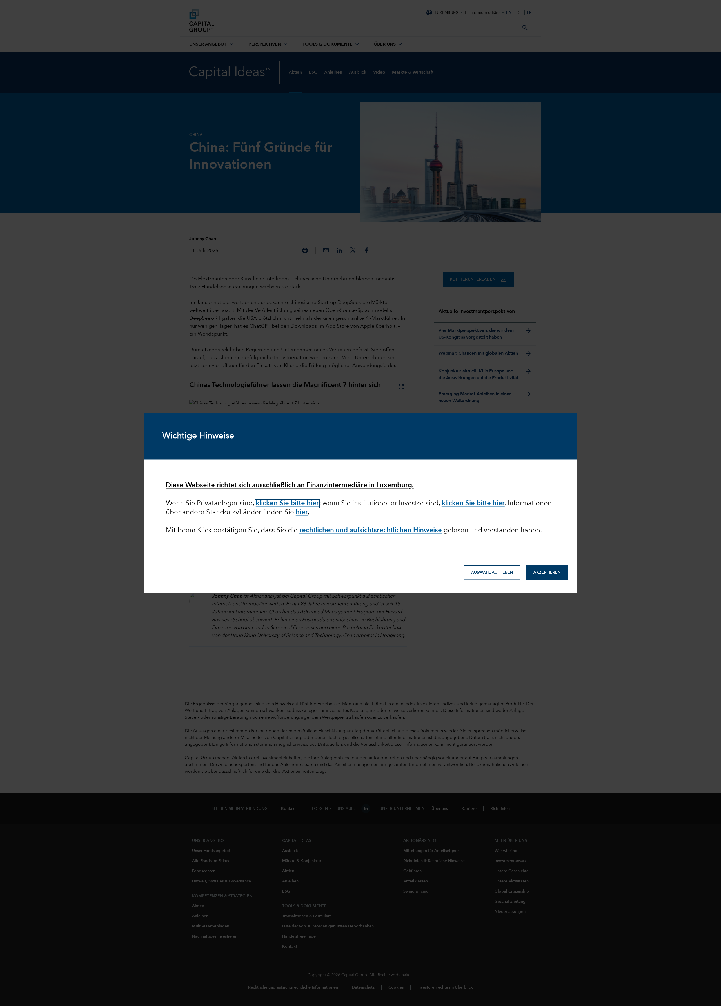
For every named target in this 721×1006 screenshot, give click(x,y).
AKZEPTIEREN (547, 573)
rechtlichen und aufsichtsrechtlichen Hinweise (370, 530)
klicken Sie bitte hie (472, 503)
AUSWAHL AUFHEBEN (492, 573)
